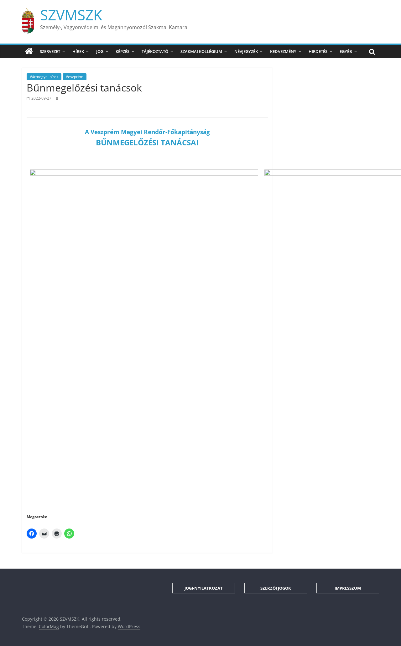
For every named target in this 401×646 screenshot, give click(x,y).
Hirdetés (318, 51)
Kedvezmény (283, 51)
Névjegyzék (246, 51)
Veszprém (74, 76)
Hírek (78, 51)
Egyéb (346, 51)
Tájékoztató (155, 51)
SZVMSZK (71, 14)
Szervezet (50, 51)
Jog (99, 51)
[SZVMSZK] (29, 51)
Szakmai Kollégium (201, 51)
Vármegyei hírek (44, 76)
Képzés (122, 51)
